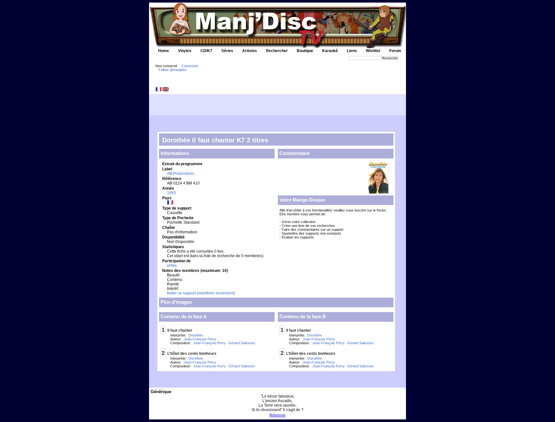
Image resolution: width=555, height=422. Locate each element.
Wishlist (373, 51)
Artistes (249, 51)
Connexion (189, 66)
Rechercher (277, 51)
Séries (227, 51)
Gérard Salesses (241, 343)
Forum (395, 51)
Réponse (277, 415)
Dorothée (196, 335)
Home (163, 51)
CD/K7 (206, 51)
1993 (171, 193)
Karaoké (330, 51)
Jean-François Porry (200, 339)
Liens (352, 51)
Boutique (305, 51)
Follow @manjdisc (173, 70)
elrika (172, 265)
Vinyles (184, 51)
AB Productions (180, 173)
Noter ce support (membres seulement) (201, 293)
